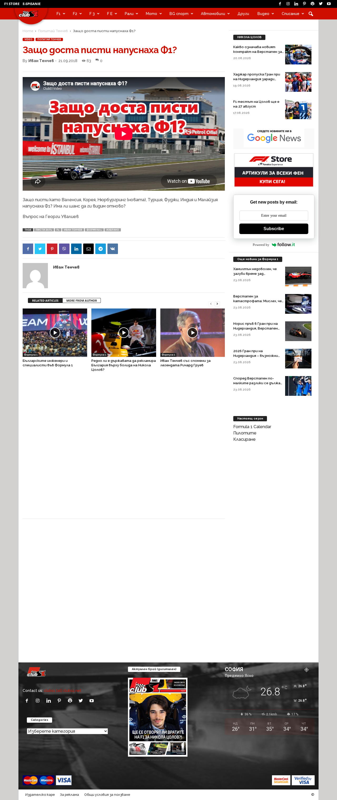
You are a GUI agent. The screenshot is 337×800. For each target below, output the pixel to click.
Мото (151, 13)
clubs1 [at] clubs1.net (62, 690)
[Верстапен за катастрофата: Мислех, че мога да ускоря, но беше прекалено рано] (298, 304)
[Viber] (64, 249)
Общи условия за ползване (107, 795)
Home (28, 31)
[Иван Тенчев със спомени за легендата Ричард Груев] (192, 332)
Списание (290, 13)
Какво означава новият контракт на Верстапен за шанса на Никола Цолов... (257, 51)
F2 (75, 13)
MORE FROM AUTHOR (81, 300)
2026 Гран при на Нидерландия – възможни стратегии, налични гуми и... (258, 355)
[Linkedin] (296, 4)
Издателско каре (40, 795)
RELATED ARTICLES (45, 300)
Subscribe (274, 228)
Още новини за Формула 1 (257, 259)
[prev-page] (211, 303)
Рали (129, 13)
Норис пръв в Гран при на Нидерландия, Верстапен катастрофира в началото (257, 328)
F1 (59, 13)
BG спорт (179, 13)
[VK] (112, 249)
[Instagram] (288, 4)
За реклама (69, 795)
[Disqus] (124, 448)
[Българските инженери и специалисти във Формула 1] (55, 332)
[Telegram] (100, 249)
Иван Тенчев (41, 60)
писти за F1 (44, 230)
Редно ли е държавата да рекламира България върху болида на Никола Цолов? (123, 365)
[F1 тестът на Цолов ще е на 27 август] (298, 109)
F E (109, 13)
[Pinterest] (304, 4)
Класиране (244, 439)
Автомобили (213, 13)
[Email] (88, 249)
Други (243, 13)
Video (28, 39)
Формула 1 (94, 230)
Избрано (112, 230)
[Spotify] (312, 4)
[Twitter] (321, 4)
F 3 (92, 13)
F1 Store (11, 3)
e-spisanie (32, 3)
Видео (263, 13)
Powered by (261, 245)
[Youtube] (329, 4)
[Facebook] (280, 4)
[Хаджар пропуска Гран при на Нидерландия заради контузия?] (298, 82)
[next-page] (217, 303)
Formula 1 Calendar (252, 426)
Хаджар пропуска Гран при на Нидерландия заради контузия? (256, 79)
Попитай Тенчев (53, 31)
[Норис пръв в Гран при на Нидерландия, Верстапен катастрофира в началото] (298, 331)
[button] (310, 13)
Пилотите (244, 433)
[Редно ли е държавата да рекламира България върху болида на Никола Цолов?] (123, 332)
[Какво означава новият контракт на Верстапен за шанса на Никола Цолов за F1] (298, 54)
